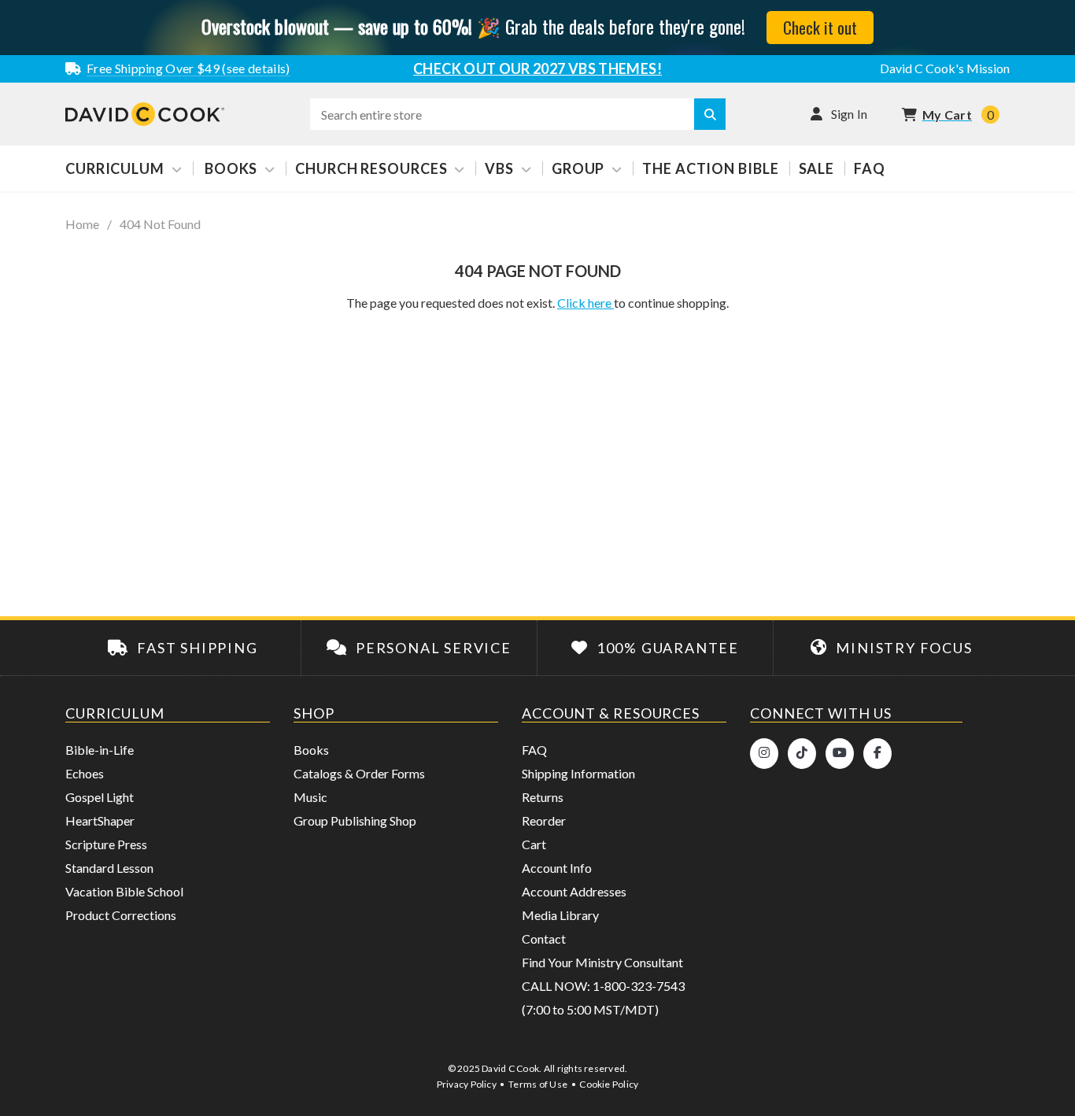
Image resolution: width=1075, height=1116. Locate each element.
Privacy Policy (467, 1084)
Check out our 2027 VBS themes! (537, 68)
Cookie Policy (608, 1084)
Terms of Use (537, 1084)
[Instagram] (764, 753)
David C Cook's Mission (945, 68)
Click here (585, 302)
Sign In (849, 113)
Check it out (820, 27)
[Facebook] (877, 753)
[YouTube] (840, 753)
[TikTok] (802, 753)
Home (82, 224)
